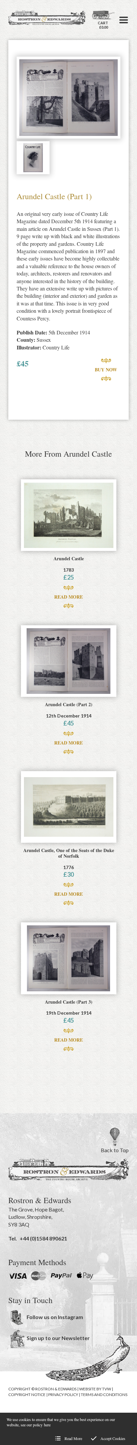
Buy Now (106, 369)
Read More (68, 596)
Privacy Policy (63, 1394)
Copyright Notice (27, 1394)
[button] (123, 20)
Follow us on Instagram (55, 1317)
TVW (106, 1388)
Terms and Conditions (104, 1394)
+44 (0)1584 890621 (43, 1238)
